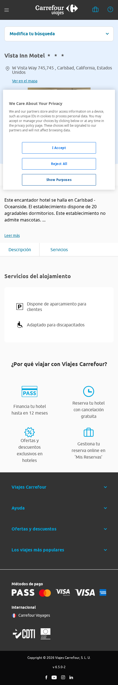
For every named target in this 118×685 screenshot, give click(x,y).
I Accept (59, 148)
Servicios (59, 249)
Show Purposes (59, 180)
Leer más (12, 235)
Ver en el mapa (24, 81)
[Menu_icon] (6, 10)
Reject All (59, 164)
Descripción (20, 249)
